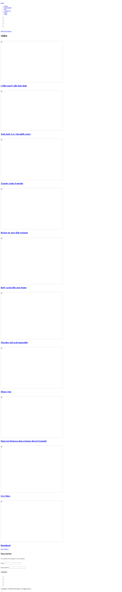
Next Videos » (5, 549)
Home (6, 6)
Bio (5, 9)
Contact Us (7, 11)
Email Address (5, 567)
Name (2, 563)
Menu (2, 3)
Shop (5, 14)
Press (5, 12)
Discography (8, 7)
